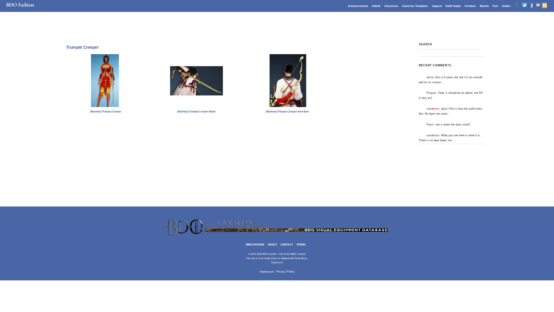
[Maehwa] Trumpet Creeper (105, 111)
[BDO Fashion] (277, 235)
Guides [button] (506, 6)
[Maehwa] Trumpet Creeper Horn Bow (287, 111)
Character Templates (415, 6)
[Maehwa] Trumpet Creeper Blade (196, 111)
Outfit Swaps (453, 6)
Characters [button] (391, 6)
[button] (516, 5)
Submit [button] (376, 6)
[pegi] (544, 5)
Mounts (484, 6)
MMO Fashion (255, 244)
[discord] (538, 5)
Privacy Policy (285, 271)
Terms (301, 244)
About (272, 244)
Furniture (470, 6)
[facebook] (531, 5)
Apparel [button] (437, 6)
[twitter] (524, 5)
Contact (286, 244)
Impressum (277, 262)
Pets (495, 6)
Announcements (358, 6)
